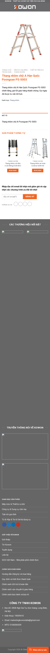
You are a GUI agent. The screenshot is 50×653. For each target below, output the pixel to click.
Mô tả (4, 115)
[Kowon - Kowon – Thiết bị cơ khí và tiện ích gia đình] (25, 7)
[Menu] (3, 7)
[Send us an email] (30, 204)
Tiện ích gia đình (21, 70)
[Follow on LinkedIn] (13, 524)
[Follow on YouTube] (18, 524)
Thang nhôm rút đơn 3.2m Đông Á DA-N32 (13, 164)
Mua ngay (13, 170)
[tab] (25, 115)
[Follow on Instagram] (20, 204)
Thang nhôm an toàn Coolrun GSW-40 (37, 164)
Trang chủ (6, 70)
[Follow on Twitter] (25, 204)
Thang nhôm (19, 72)
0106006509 (15, 625)
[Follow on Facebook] (16, 204)
